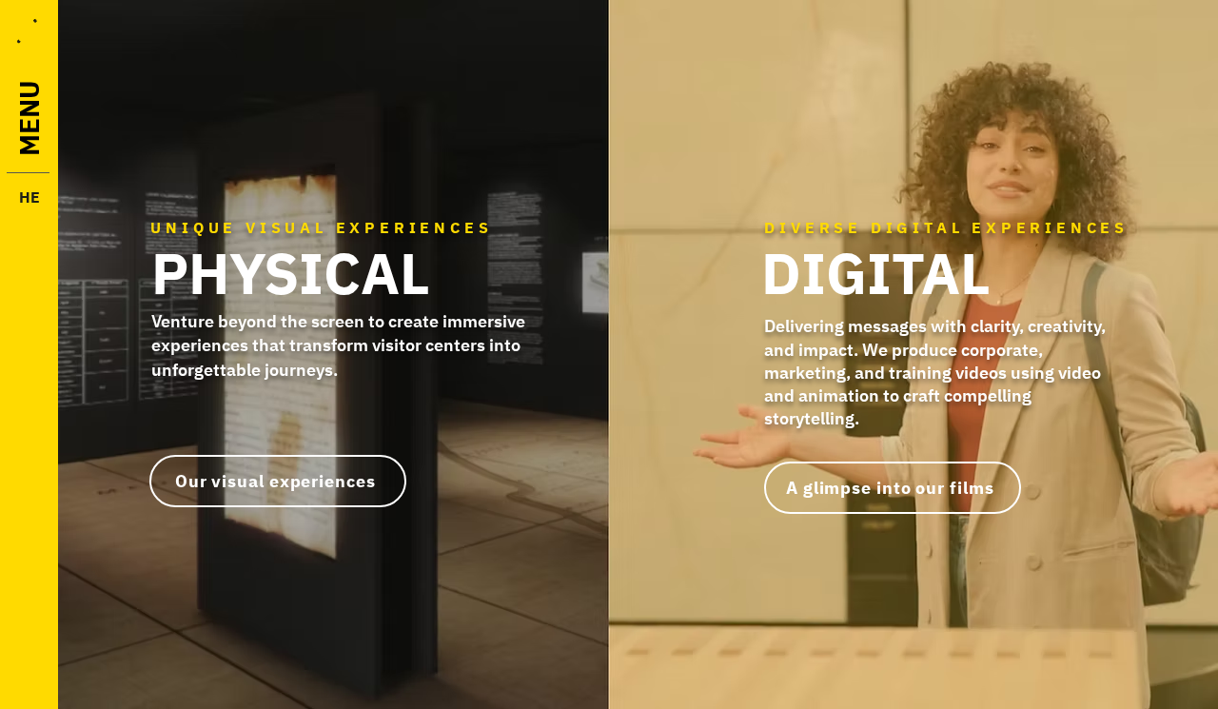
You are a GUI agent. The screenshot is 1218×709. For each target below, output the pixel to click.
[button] (26, 31)
